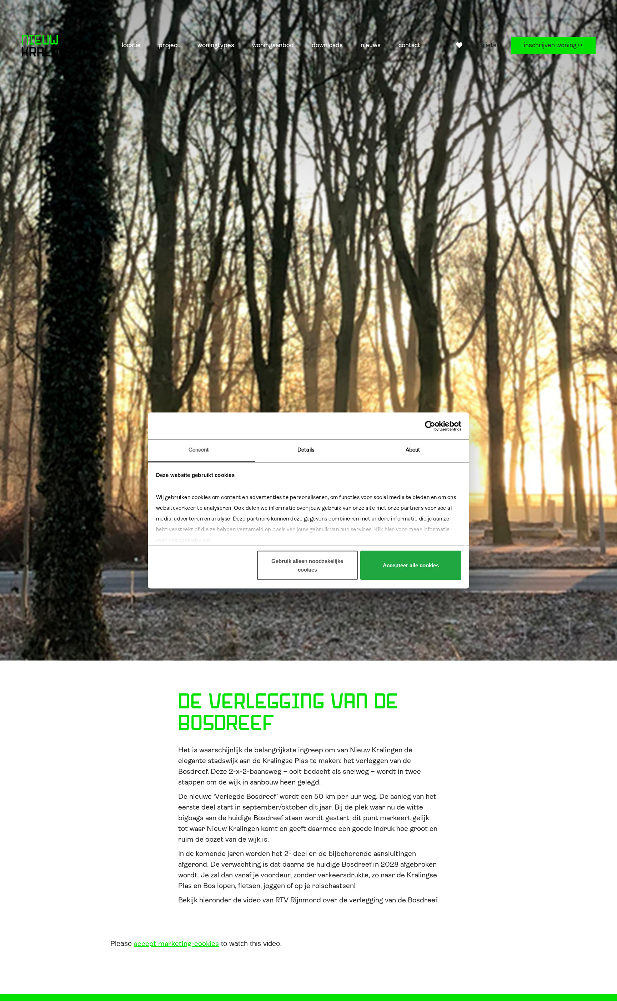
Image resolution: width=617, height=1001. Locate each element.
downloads (327, 46)
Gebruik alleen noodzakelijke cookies (307, 565)
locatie (131, 46)
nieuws (371, 46)
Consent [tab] (199, 450)
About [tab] (413, 450)
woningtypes (215, 46)
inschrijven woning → (553, 46)
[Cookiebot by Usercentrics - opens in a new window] (430, 425)
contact (409, 46)
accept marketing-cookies (176, 944)
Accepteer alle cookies (411, 565)
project (169, 46)
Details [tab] (305, 450)
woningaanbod (273, 46)
